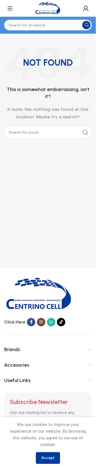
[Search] (85, 132)
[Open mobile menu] (10, 8)
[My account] (85, 8)
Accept (47, 458)
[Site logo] (48, 8)
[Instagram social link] (41, 322)
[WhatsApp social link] (51, 322)
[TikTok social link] (61, 322)
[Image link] (39, 294)
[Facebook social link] (31, 322)
